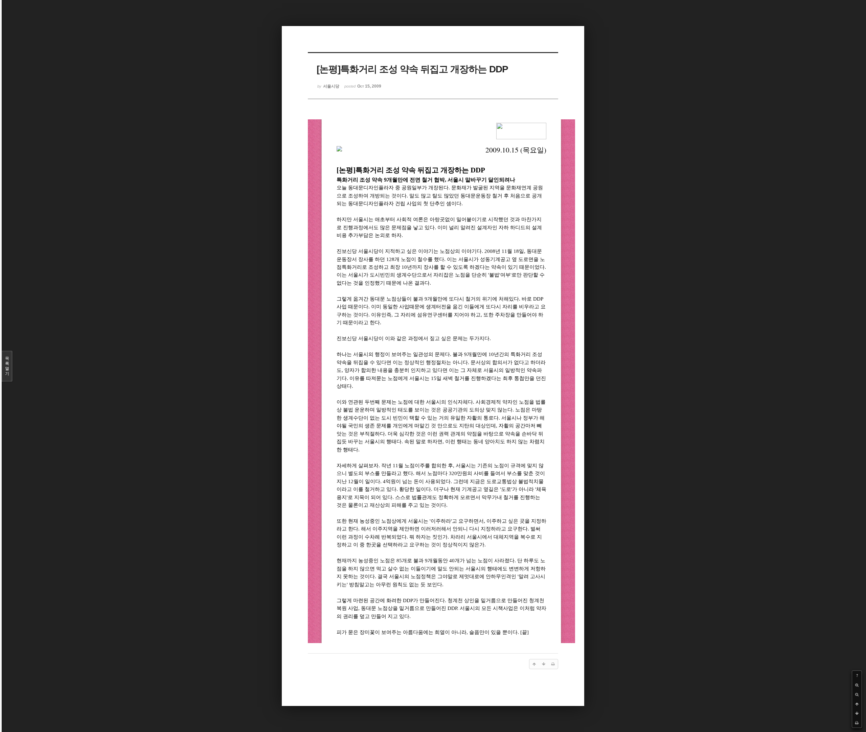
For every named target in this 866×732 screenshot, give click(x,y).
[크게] (857, 685)
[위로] (857, 704)
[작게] (857, 694)
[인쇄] (857, 723)
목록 (7, 366)
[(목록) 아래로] (857, 713)
